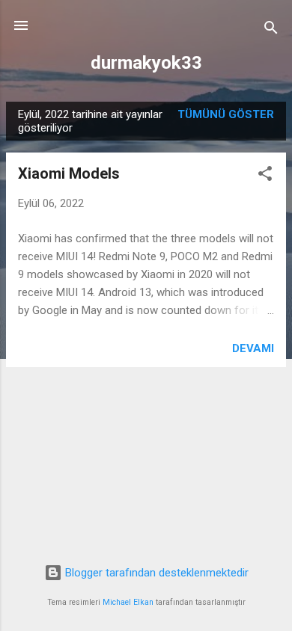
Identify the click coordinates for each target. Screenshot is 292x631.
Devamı (253, 348)
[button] (265, 176)
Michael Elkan (128, 602)
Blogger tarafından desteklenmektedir (155, 572)
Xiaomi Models (69, 173)
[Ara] (271, 30)
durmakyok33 (146, 62)
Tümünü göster (225, 114)
